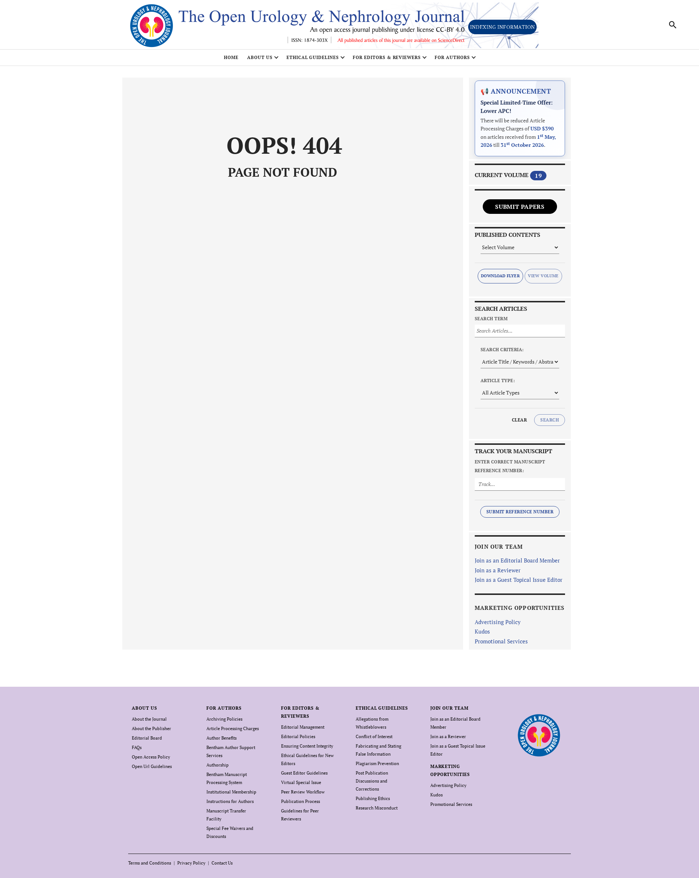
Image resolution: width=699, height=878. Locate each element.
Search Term (491, 318)
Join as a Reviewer (498, 570)
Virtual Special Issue (301, 782)
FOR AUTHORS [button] (452, 57)
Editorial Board (147, 738)
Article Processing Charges (232, 728)
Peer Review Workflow (303, 792)
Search (549, 420)
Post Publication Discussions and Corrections (372, 781)
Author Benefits (221, 738)
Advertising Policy (498, 622)
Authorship (217, 765)
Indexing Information (502, 26)
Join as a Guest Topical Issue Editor (518, 579)
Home (231, 57)
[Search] (673, 25)
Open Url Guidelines (152, 766)
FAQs (137, 747)
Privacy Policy (191, 863)
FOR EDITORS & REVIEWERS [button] (387, 57)
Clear (519, 420)
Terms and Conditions (149, 863)
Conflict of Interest (374, 736)
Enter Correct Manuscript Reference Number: (510, 466)
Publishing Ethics (373, 798)
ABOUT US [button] (260, 57)
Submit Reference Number (519, 511)
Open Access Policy (151, 757)
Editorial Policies (298, 736)
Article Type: (498, 380)
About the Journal (149, 719)
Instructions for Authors (230, 801)
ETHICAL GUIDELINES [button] (313, 57)
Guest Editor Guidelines (304, 773)
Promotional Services (501, 641)
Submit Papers (519, 207)
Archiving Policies (224, 719)
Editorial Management (302, 727)
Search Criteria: (502, 349)
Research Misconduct (377, 808)
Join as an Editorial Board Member (517, 560)
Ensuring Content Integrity (307, 746)
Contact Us (222, 863)
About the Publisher (151, 728)
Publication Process (300, 801)
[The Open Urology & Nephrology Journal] (538, 735)
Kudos (482, 631)
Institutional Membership (231, 792)
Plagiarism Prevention (377, 763)
